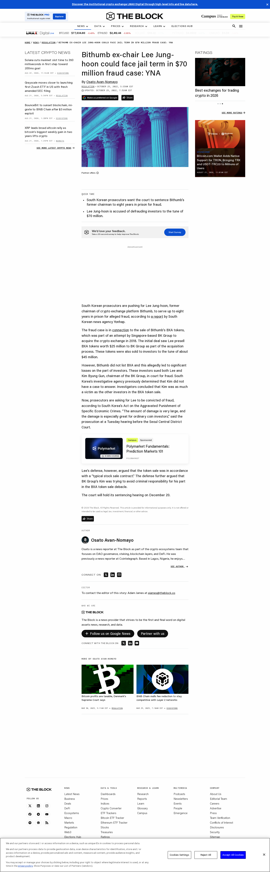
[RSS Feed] (47, 823)
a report (157, 316)
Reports (142, 798)
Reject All (206, 854)
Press (213, 813)
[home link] (135, 16)
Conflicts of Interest (221, 822)
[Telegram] (38, 814)
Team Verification (220, 817)
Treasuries (107, 832)
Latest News (72, 793)
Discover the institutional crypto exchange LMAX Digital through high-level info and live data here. (135, 4)
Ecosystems (71, 813)
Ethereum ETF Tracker (114, 822)
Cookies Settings (179, 854)
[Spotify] (30, 823)
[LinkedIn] (38, 806)
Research (143, 793)
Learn (140, 803)
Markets (69, 822)
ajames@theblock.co (161, 593)
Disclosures (217, 827)
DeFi (67, 808)
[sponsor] (220, 134)
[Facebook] (30, 814)
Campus (142, 813)
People (178, 808)
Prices (104, 798)
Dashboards (108, 793)
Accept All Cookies (233, 854)
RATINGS (203, 52)
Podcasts (179, 793)
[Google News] (38, 823)
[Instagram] (47, 806)
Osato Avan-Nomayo (102, 82)
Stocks (105, 827)
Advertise (215, 808)
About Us (215, 793)
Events (178, 803)
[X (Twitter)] (30, 806)
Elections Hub (72, 836)
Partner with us (153, 633)
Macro (68, 817)
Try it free (237, 16)
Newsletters (181, 798)
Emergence (181, 813)
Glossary (142, 808)
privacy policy (25, 865)
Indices (105, 803)
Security (215, 832)
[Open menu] (241, 26)
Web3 (67, 832)
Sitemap (215, 836)
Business (69, 798)
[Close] (264, 855)
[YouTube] (47, 814)
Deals (67, 803)
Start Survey (175, 232)
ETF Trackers (108, 813)
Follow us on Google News (108, 633)
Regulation (70, 827)
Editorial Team (218, 798)
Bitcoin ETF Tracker (112, 817)
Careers (214, 803)
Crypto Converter (111, 808)
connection (120, 330)
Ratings (105, 836)
